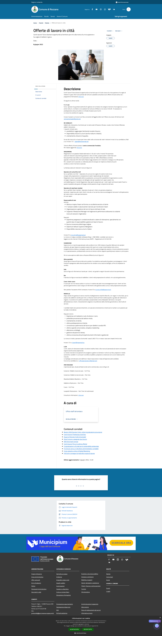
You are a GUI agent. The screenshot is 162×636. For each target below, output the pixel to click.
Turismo (83, 589)
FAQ (57, 610)
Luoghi (108, 591)
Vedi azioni (118, 31)
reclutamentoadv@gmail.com (72, 119)
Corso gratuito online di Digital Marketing (77, 451)
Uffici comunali (35, 580)
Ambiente (59, 577)
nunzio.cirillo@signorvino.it (103, 290)
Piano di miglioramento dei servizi (91, 610)
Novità (41, 23)
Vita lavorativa (85, 592)
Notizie (47, 23)
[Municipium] (109, 9)
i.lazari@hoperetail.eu (78, 343)
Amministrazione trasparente (89, 604)
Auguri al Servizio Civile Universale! (75, 437)
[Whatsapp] (104, 9)
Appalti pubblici (60, 583)
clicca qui (81, 97)
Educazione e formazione (63, 595)
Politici (33, 586)
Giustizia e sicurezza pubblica (89, 574)
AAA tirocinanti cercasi (71, 442)
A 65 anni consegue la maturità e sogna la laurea (79, 453)
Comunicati (109, 577)
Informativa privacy (86, 613)
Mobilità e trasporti (86, 580)
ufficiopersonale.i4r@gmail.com (88, 361)
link (97, 626)
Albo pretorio (85, 607)
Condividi (109, 31)
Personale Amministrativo (38, 589)
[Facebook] (91, 9)
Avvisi (108, 580)
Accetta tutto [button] (74, 629)
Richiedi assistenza (61, 613)
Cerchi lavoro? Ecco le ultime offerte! (75, 444)
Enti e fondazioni (36, 583)
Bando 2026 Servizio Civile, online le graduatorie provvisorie (83, 432)
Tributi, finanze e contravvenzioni (90, 586)
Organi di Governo (36, 574)
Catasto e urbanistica (62, 589)
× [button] (160, 617)
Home (35, 23)
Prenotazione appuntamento (64, 604)
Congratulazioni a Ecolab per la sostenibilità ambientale (81, 446)
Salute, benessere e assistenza (90, 583)
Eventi (108, 588)
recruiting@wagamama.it (78, 235)
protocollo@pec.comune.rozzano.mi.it (42, 613)
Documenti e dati (36, 592)
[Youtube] (96, 9)
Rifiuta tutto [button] (88, 629)
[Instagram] (100, 9)
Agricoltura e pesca (61, 574)
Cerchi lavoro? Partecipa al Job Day (75, 434)
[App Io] (113, 9)
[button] (81, 633)
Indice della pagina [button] (40, 86)
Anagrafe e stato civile (62, 580)
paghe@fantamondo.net (82, 142)
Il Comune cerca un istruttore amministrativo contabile (81, 449)
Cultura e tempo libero (62, 592)
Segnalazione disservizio (63, 607)
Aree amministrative (37, 577)
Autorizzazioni (60, 586)
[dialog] (81, 626)
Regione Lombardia (36, 2)
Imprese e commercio (87, 577)
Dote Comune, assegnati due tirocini (75, 439)
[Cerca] (129, 9)
